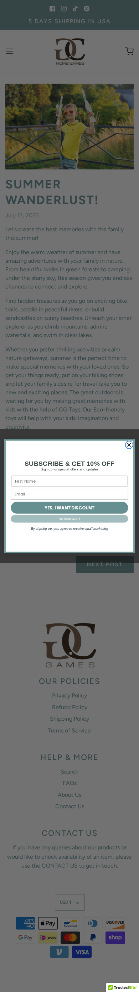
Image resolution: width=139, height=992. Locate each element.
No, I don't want (69, 518)
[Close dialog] (129, 444)
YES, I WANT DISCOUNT (70, 507)
